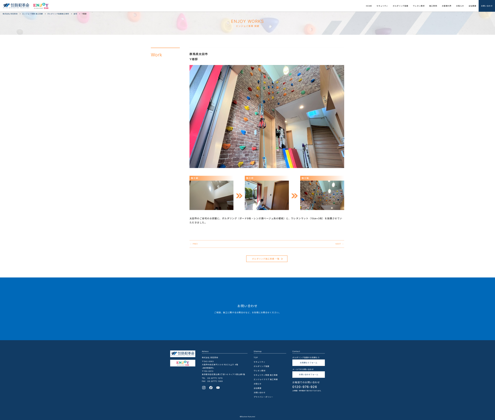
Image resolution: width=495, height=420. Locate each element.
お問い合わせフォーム (308, 374)
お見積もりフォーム (308, 363)
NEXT (338, 244)
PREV (195, 244)
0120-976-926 (304, 387)
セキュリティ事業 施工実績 (266, 375)
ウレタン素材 (419, 6)
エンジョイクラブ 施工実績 (266, 379)
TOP (256, 357)
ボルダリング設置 (400, 6)
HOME (369, 6)
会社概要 (472, 6)
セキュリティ (382, 6)
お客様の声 (447, 6)
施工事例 (433, 6)
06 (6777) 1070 (215, 378)
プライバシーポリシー (263, 397)
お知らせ (460, 6)
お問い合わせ (487, 6)
